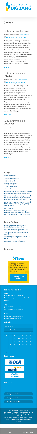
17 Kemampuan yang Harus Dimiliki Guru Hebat (17, 237)
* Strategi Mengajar (10, 186)
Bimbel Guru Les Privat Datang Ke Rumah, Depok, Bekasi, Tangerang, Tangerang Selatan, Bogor (17, 203)
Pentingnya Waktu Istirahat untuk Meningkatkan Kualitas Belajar (15, 226)
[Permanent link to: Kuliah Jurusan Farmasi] (15, 37)
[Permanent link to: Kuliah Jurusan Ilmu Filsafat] (14, 82)
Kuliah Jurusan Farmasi (16, 31)
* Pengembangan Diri (11, 184)
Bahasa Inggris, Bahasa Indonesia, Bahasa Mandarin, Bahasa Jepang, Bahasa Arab (18, 192)
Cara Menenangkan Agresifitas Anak (16, 230)
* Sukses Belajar (9, 189)
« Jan (5, 352)
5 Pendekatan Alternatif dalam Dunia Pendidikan (16, 233)
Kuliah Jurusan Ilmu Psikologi (14, 122)
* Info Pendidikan (24, 34)
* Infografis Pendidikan (11, 178)
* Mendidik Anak (9, 181)
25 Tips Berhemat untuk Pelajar (14, 241)
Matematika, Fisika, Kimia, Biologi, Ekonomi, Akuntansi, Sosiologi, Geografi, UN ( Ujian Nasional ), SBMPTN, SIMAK (17, 212)
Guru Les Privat (9, 208)
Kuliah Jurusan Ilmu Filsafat (14, 75)
